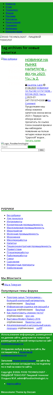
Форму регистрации (24, 360)
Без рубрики (13, 215)
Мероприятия (14, 230)
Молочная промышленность (23, 233)
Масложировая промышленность (25, 227)
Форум (9, 13)
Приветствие (14, 249)
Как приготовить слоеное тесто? (25, 312)
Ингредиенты (14, 221)
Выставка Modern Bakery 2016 (23, 318)
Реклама (10, 16)
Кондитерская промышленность (25, 224)
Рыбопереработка (17, 255)
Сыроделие (13, 261)
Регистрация (13, 22)
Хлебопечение (15, 267)
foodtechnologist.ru (12, 343)
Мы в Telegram (12, 284)
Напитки (12, 243)
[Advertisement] (26, 178)
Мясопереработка (17, 240)
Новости (10, 3)
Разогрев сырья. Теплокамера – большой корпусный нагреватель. (26, 299)
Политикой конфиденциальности (16, 354)
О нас (9, 6)
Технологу (12, 10)
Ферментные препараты (20, 264)
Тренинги (11, 25)
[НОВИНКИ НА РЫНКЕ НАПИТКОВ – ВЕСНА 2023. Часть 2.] (9, 58)
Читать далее (33, 140)
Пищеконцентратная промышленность (29, 246)
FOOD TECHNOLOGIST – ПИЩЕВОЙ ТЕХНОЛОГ (27, 74)
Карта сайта (14, 383)
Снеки (10, 258)
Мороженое (13, 236)
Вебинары (11, 28)
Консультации (14, 31)
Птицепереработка (18, 252)
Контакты (11, 19)
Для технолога (15, 218)
